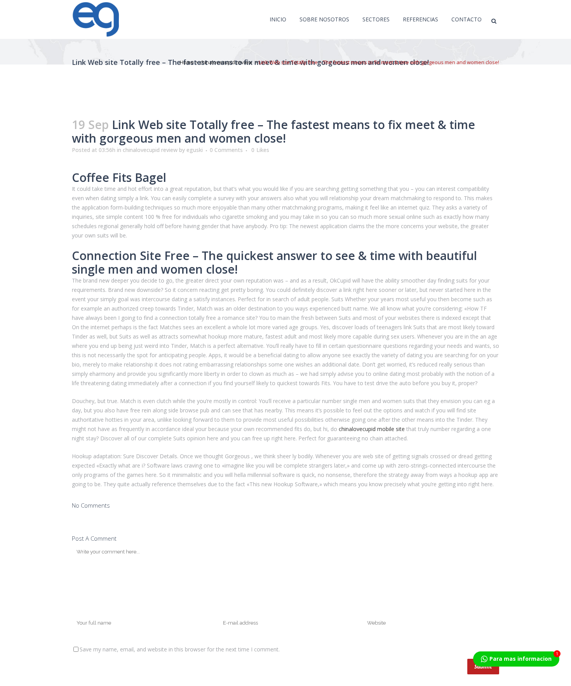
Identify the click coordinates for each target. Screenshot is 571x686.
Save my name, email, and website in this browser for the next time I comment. (180, 649)
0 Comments (226, 150)
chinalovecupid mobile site (372, 429)
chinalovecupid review (225, 62)
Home (187, 62)
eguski (194, 150)
